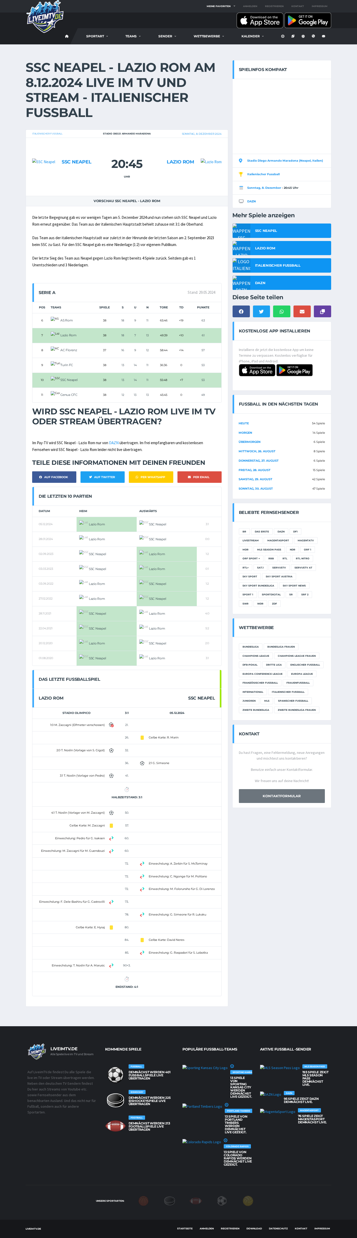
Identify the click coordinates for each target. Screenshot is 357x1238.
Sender (165, 36)
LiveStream (251, 540)
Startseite (185, 1228)
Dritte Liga (274, 664)
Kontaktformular (282, 796)
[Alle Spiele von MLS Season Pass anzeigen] (280, 1067)
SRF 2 (304, 594)
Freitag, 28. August (254, 470)
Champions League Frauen (297, 655)
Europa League (302, 673)
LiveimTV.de (33, 1228)
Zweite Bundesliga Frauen (297, 709)
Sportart (95, 36)
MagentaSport (278, 540)
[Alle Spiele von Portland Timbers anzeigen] (202, 1106)
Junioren (249, 700)
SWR (246, 603)
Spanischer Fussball (293, 700)
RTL (285, 558)
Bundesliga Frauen (281, 646)
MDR (246, 549)
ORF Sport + (251, 558)
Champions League (256, 655)
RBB (271, 558)
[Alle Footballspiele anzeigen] (115, 1126)
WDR (260, 603)
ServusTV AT (303, 567)
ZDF (274, 603)
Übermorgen (250, 442)
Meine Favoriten (219, 6)
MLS (266, 700)
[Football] (195, 1200)
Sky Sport (250, 576)
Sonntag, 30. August (256, 488)
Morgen (245, 433)
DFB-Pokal (250, 664)
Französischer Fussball (260, 682)
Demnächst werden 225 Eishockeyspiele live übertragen (150, 1101)
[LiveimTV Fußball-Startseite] (67, 36)
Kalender (250, 36)
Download (254, 1228)
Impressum (319, 6)
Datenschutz (278, 1228)
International (253, 691)
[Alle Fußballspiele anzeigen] (115, 1074)
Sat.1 (260, 567)
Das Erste (262, 531)
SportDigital (271, 594)
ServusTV (279, 567)
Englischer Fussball (305, 664)
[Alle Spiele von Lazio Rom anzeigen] (211, 151)
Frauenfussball (298, 682)
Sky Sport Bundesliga (258, 585)
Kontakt (297, 6)
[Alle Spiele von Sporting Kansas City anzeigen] (205, 1067)
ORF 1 (307, 549)
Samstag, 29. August (255, 479)
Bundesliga (251, 646)
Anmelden (250, 6)
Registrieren (274, 6)
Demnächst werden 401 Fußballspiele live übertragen (150, 1075)
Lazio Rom (180, 162)
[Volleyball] (248, 1200)
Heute (244, 423)
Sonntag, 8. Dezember (264, 188)
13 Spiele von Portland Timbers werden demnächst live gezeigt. (236, 1124)
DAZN (114, 442)
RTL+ (246, 567)
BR (244, 531)
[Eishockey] (169, 1200)
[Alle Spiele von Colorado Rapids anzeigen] (201, 1142)
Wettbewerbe (207, 36)
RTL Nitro (302, 558)
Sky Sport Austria (279, 576)
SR (291, 594)
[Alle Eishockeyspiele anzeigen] (115, 1100)
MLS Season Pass (269, 549)
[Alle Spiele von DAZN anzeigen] (270, 1094)
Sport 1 (248, 594)
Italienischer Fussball (47, 133)
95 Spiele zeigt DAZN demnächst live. (301, 1100)
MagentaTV (306, 540)
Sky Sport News (294, 585)
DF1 (295, 531)
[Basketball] (143, 1200)
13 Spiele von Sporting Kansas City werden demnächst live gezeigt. (241, 1087)
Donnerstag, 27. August (259, 460)
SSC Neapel (76, 162)
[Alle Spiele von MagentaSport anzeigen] (277, 1111)
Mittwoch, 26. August (257, 451)
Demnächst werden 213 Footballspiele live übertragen (149, 1126)
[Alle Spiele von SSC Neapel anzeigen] (43, 151)
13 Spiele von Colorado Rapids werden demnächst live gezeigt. (238, 1158)
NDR (292, 549)
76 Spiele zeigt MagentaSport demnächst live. (312, 1119)
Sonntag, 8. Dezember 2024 (202, 134)
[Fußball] (221, 1200)
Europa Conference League (263, 673)
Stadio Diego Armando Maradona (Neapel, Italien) (285, 160)
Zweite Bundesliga (256, 709)
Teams (131, 36)
